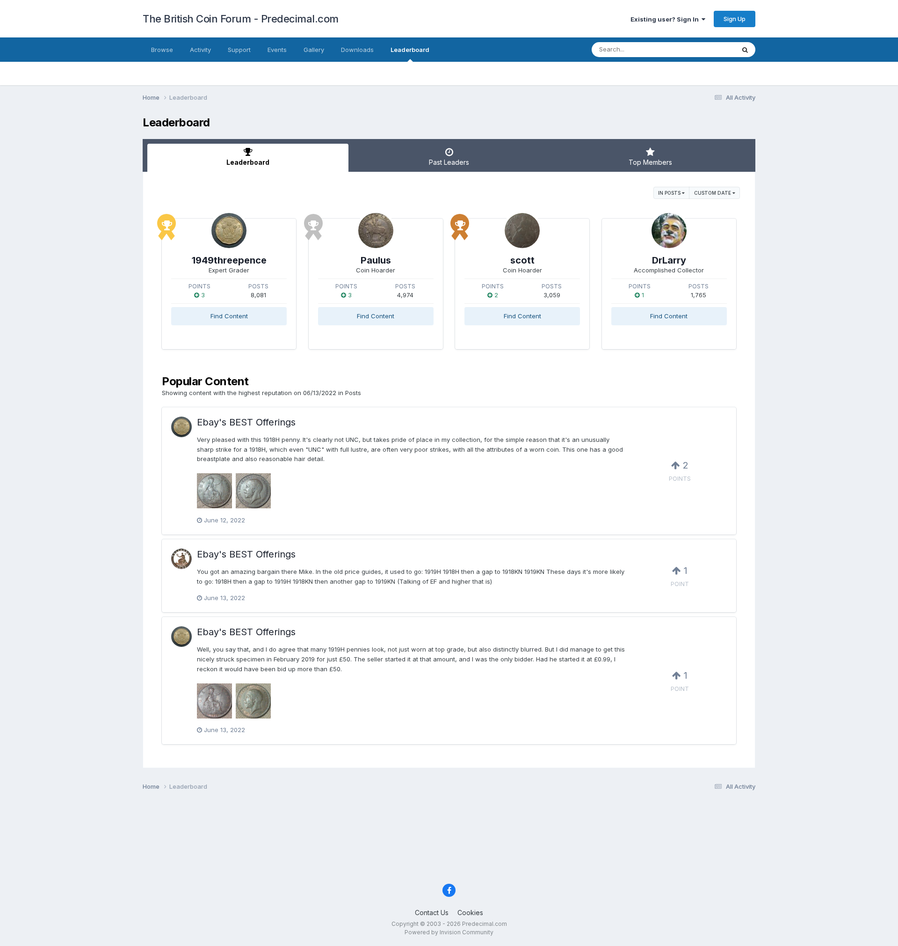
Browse (162, 49)
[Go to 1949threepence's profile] (228, 230)
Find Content (229, 316)
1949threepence (229, 260)
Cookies (470, 913)
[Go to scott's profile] (522, 230)
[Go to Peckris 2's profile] (181, 559)
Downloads (357, 49)
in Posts (670, 193)
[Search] (745, 49)
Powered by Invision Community (449, 932)
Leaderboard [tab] (247, 162)
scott (522, 260)
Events (277, 49)
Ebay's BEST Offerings (246, 422)
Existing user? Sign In (666, 19)
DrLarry (669, 260)
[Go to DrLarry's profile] (669, 230)
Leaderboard (410, 49)
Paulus (376, 260)
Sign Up (735, 18)
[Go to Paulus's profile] (375, 230)
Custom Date (713, 193)
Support (239, 49)
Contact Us (432, 913)
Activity (200, 49)
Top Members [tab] (650, 162)
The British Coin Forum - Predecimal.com (241, 19)
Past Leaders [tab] (449, 162)
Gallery (314, 49)
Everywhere (705, 49)
